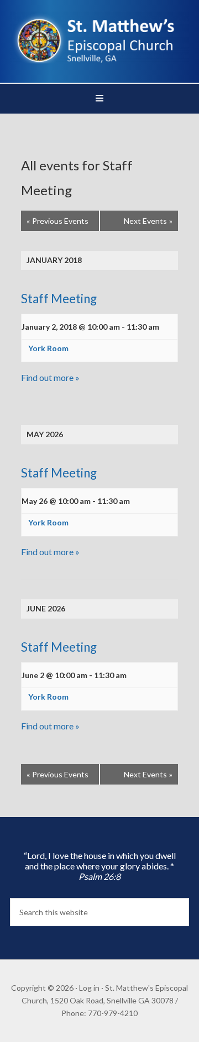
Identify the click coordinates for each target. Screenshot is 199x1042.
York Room (48, 348)
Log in (89, 987)
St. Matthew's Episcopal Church (99, 38)
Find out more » (50, 377)
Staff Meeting (59, 298)
